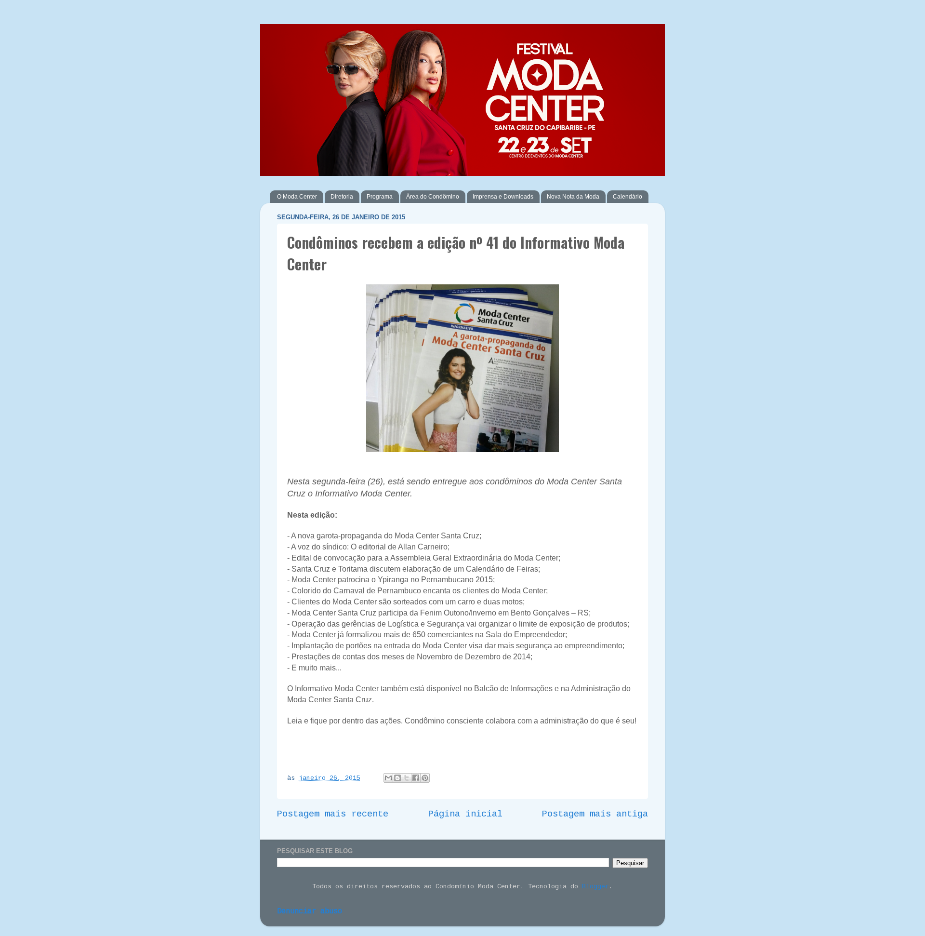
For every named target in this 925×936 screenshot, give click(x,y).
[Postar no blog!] (397, 778)
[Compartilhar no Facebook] (416, 778)
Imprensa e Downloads (503, 196)
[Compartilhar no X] (406, 778)
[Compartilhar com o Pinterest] (425, 778)
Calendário (627, 196)
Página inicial (465, 814)
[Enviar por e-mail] (388, 778)
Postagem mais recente (332, 814)
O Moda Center (297, 196)
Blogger (595, 886)
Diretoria (341, 196)
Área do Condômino (432, 196)
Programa (380, 196)
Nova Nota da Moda (573, 196)
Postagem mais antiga (595, 814)
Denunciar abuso (309, 911)
